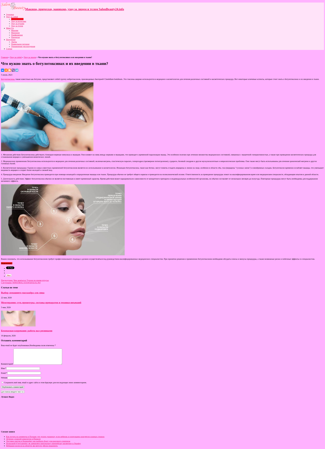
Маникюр (15, 33)
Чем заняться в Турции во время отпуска (25, 280)
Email (3, 373)
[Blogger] (9, 70)
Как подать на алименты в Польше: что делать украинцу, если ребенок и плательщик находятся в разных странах (55, 437)
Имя (3, 368)
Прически (15, 37)
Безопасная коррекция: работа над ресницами (26, 330)
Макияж (14, 30)
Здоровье (10, 14)
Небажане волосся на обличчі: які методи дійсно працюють (32, 446)
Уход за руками (17, 24)
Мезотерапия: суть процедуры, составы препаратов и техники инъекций (41, 302)
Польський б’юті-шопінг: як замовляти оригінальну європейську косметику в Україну (43, 443)
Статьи (9, 49)
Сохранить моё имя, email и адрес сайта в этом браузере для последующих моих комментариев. (45, 382)
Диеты (14, 42)
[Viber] (13, 70)
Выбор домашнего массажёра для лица (22, 292)
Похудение (10, 40)
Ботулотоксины (7, 79)
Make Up (10, 28)
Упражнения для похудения (23, 46)
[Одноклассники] (6, 70)
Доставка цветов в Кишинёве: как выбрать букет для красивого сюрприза (38, 441)
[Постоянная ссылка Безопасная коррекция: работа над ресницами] (18, 326)
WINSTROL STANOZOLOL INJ (20, 283)
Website (4, 378)
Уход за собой (12, 17)
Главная (4, 57)
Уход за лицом (17, 19)
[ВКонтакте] (2, 70)
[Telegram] (16, 70)
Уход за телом (17, 26)
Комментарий (7, 364)
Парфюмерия (17, 35)
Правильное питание (20, 44)
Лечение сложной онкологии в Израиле (23, 439)
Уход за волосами (18, 21)
